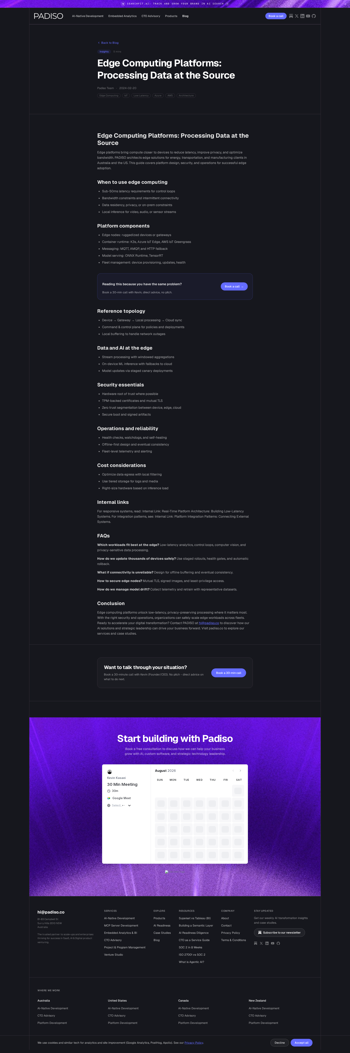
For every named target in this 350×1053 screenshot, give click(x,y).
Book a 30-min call (228, 673)
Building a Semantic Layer (196, 919)
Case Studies (162, 926)
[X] (297, 16)
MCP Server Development (121, 919)
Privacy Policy (230, 926)
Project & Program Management (124, 941)
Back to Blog (109, 43)
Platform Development (52, 1016)
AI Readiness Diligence (194, 926)
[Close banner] (345, 3)
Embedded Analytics (122, 16)
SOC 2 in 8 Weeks (190, 941)
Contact (226, 919)
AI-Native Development (88, 16)
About (225, 912)
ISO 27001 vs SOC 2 (192, 948)
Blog (185, 16)
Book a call (276, 16)
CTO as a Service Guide (194, 933)
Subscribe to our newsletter (282, 926)
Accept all (301, 1042)
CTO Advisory (151, 16)
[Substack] (291, 16)
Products (171, 16)
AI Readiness (162, 919)
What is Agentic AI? (191, 955)
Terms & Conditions (233, 933)
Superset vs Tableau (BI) (195, 912)
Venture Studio (113, 948)
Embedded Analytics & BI (120, 926)
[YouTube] (308, 16)
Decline (280, 1042)
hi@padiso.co (209, 623)
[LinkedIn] (302, 16)
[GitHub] (314, 16)
